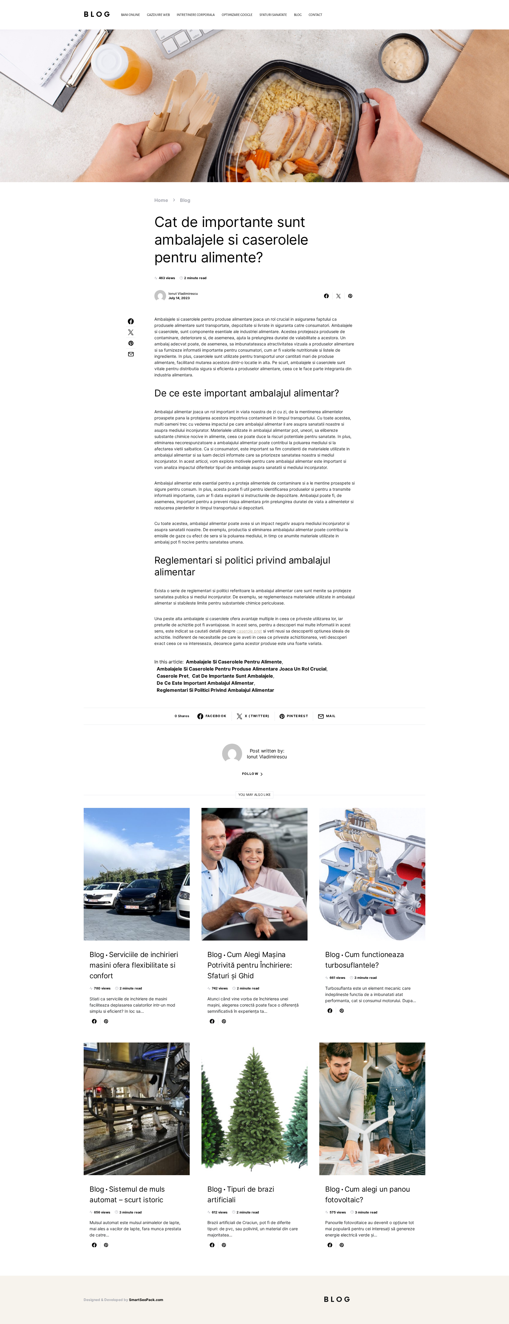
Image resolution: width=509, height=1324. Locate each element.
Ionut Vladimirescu (183, 294)
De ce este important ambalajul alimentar (205, 683)
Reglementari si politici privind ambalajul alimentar (215, 690)
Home (161, 200)
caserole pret (249, 630)
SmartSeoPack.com (146, 1299)
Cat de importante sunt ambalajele (232, 676)
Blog (98, 14)
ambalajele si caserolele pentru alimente (234, 662)
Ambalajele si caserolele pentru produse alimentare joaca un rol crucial (241, 669)
